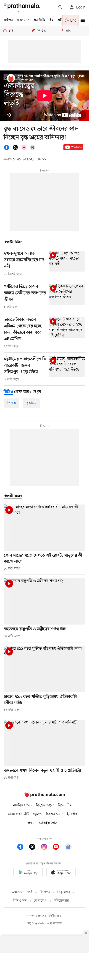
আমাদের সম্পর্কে (22, 892)
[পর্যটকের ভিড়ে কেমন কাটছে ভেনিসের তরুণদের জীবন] (67, 294)
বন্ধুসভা (37, 814)
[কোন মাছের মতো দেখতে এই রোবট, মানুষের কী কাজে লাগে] (44, 528)
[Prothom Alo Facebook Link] (23, 847)
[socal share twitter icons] (16, 149)
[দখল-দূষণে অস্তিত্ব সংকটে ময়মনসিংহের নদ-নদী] (67, 261)
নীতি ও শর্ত (19, 901)
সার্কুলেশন (63, 892)
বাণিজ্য (61, 20)
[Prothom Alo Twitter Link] (34, 847)
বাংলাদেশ (23, 20)
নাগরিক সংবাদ (22, 805)
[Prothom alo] (23, 7)
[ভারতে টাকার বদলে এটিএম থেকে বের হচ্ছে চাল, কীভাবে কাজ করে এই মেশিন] (67, 327)
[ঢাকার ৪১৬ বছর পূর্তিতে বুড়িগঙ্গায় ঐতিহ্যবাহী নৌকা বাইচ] (44, 669)
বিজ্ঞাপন (45, 892)
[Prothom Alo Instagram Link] (46, 847)
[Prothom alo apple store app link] (61, 873)
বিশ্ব (51, 20)
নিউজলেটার (61, 901)
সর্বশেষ (8, 20)
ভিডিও (11, 403)
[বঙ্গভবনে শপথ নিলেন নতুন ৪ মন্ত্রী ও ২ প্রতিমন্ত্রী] (44, 743)
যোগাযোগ (40, 901)
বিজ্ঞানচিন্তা (65, 805)
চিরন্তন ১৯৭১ (54, 814)
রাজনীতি (39, 20)
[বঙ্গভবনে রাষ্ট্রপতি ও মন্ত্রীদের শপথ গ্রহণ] (44, 601)
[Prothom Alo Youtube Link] (58, 847)
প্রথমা (31, 823)
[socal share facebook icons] (8, 149)
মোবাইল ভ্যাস (48, 823)
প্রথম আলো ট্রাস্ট (18, 814)
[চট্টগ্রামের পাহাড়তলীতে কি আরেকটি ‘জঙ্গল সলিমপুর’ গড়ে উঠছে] (67, 366)
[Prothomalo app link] (28, 873)
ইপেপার (72, 814)
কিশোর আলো (45, 805)
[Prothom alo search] (60, 7)
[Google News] (68, 847)
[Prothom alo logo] (44, 796)
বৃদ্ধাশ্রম (31, 403)
